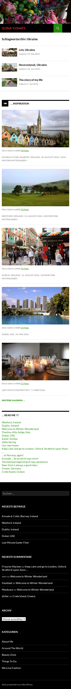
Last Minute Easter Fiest (16, 390)
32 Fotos (25, 327)
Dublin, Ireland (11, 275)
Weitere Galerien (13, 400)
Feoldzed (7, 583)
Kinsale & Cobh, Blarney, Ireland (21, 157)
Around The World (12, 648)
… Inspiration (20, 103)
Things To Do (9, 661)
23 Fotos (25, 209)
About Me (7, 641)
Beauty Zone (9, 654)
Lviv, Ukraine (27, 49)
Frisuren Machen (11, 566)
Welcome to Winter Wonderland (20, 428)
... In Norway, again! (13, 455)
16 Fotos (25, 268)
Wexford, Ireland (12, 216)
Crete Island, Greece (13, 471)
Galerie (22, 54)
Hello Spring (9, 442)
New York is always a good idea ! (20, 465)
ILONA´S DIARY (13, 28)
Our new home (10, 445)
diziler (5, 596)
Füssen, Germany (11, 468)
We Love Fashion (11, 667)
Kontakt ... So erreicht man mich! (20, 458)
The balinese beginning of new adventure (25, 461)
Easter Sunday (10, 438)
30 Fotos (25, 150)
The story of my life (31, 79)
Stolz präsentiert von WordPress (17, 684)
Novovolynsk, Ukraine (33, 64)
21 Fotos (25, 383)
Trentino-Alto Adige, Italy (16, 432)
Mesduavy (7, 589)
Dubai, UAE (8, 334)
